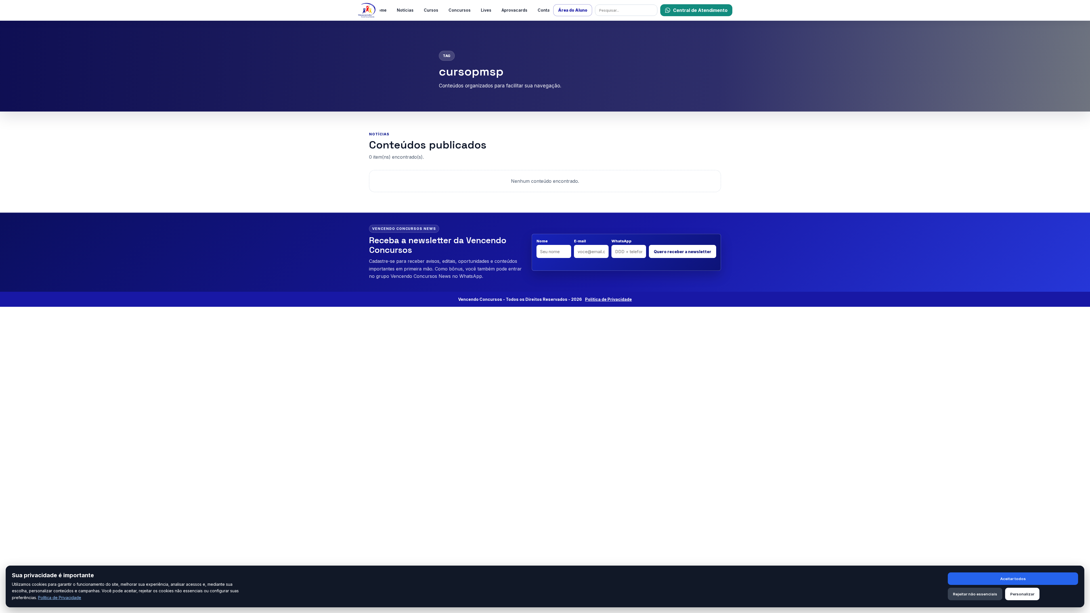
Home (381, 10)
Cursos (431, 10)
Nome (542, 241)
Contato (546, 10)
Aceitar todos (1013, 578)
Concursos (459, 10)
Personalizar (1022, 594)
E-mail (580, 241)
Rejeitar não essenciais (975, 594)
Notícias (405, 10)
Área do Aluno (572, 10)
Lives (486, 10)
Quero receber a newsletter (682, 251)
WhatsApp (621, 241)
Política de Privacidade (59, 597)
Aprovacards (514, 10)
